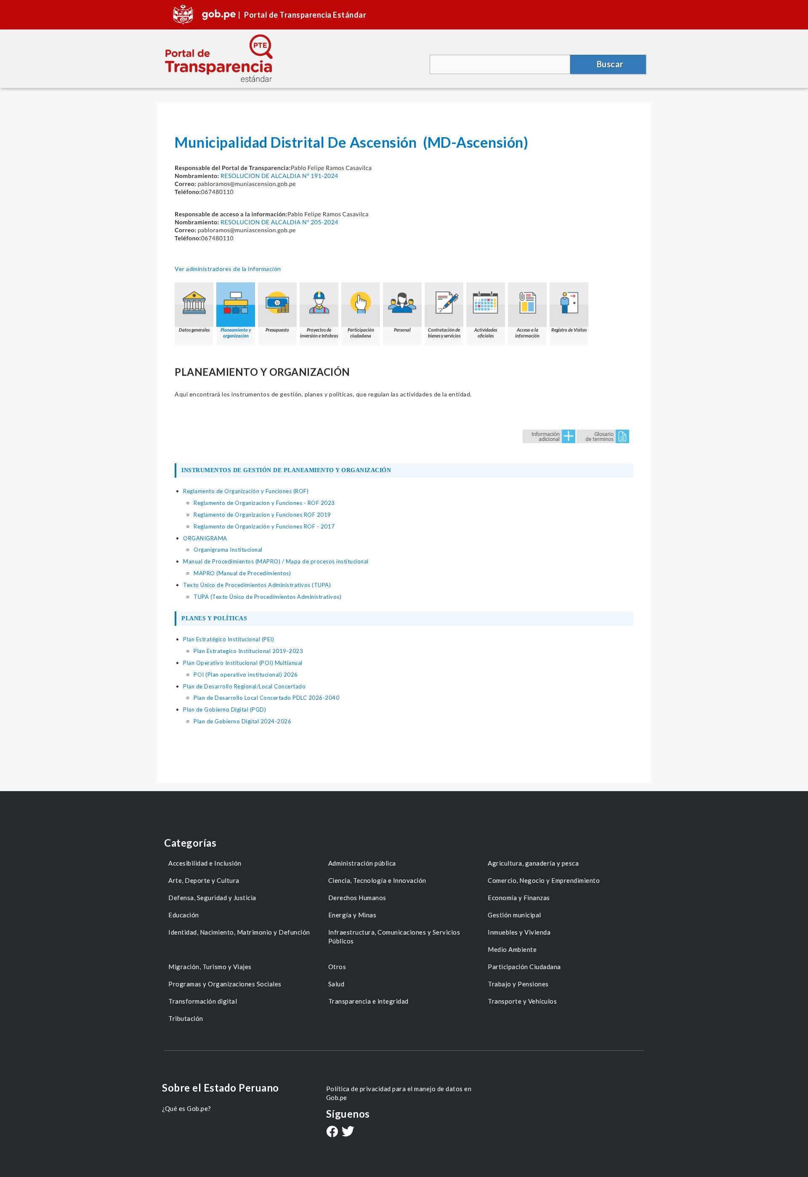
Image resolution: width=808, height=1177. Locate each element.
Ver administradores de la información (228, 268)
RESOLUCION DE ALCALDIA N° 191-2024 (279, 175)
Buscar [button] (610, 64)
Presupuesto (277, 329)
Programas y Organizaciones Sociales (225, 984)
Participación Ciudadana (524, 966)
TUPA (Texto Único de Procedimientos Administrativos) (267, 596)
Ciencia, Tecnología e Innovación (377, 880)
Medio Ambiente (512, 949)
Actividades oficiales (485, 332)
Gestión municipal (514, 915)
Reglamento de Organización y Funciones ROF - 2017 (264, 526)
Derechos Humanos (357, 897)
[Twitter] (348, 1132)
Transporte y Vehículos (522, 1001)
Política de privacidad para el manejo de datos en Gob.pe (399, 1093)
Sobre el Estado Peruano (220, 1087)
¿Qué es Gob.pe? (186, 1108)
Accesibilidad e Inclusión (205, 863)
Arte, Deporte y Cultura (203, 880)
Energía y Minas (352, 915)
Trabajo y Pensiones (518, 984)
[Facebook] (332, 1132)
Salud (336, 984)
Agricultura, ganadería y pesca (533, 863)
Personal (402, 329)
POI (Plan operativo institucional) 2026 (246, 674)
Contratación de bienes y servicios (444, 332)
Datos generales (194, 329)
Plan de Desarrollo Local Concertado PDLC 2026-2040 (266, 697)
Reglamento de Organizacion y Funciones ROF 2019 (262, 514)
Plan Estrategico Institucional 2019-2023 (248, 651)
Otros (337, 966)
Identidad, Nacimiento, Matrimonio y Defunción (239, 932)
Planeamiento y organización (236, 332)
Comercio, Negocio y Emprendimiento (544, 880)
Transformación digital (202, 1001)
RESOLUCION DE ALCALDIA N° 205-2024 (279, 222)
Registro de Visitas (569, 329)
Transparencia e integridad (368, 1001)
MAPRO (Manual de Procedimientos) (242, 573)
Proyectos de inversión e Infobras (319, 332)
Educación (183, 915)
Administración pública (362, 863)
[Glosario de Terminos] (603, 435)
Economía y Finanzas (519, 897)
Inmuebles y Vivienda (519, 932)
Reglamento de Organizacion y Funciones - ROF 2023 (264, 502)
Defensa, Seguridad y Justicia (212, 897)
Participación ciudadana (361, 332)
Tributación (185, 1018)
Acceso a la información (527, 332)
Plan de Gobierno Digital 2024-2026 (242, 721)
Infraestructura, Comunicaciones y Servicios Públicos (394, 936)
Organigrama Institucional (228, 549)
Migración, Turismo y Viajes (210, 966)
